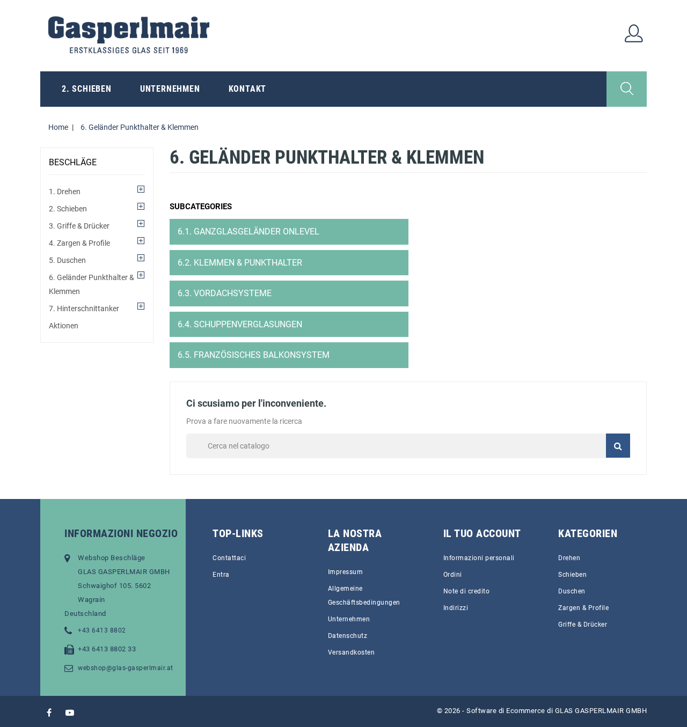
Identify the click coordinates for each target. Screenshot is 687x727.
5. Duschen (67, 260)
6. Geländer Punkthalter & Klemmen (91, 284)
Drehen (569, 558)
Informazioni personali (479, 558)
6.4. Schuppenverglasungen (240, 324)
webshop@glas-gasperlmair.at (125, 668)
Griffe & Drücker (582, 624)
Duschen (572, 591)
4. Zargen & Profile (79, 243)
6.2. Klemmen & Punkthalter (240, 263)
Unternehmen (170, 89)
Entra (221, 574)
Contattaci (229, 558)
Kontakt (248, 89)
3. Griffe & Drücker (79, 226)
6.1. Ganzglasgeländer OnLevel (248, 231)
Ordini (452, 574)
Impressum (345, 572)
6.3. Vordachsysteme (225, 293)
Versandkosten (351, 652)
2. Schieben (87, 89)
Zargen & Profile (583, 608)
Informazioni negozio (121, 533)
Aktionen (63, 325)
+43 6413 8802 (102, 630)
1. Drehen (65, 191)
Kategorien (587, 533)
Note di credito (466, 591)
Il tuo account (482, 533)
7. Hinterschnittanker (84, 308)
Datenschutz (348, 636)
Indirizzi (456, 608)
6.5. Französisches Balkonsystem (254, 355)
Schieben (572, 574)
